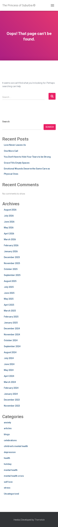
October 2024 (10, 340)
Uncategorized (11, 494)
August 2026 (10, 209)
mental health (10, 470)
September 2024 (12, 346)
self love (8, 482)
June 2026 (9, 221)
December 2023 (12, 400)
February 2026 (11, 245)
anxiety (7, 422)
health (7, 458)
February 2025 (11, 316)
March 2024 (10, 382)
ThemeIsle (39, 520)
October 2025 (10, 269)
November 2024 (12, 334)
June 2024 (9, 364)
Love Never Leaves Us (15, 145)
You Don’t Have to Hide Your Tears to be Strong (27, 157)
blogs (7, 434)
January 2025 (11, 322)
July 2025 (9, 287)
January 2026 (11, 251)
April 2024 (9, 376)
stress (7, 488)
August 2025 (10, 281)
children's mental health (16, 446)
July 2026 (9, 215)
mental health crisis (14, 476)
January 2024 (11, 394)
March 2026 (10, 239)
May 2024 (8, 370)
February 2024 (11, 388)
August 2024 (10, 352)
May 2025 (8, 299)
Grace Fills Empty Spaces (17, 163)
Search (6, 121)
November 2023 (12, 406)
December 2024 (12, 328)
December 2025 (12, 257)
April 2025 (9, 305)
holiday (7, 464)
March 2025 (10, 310)
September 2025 (12, 275)
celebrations (10, 440)
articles (8, 428)
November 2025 (12, 263)
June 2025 (9, 293)
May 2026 (8, 227)
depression (10, 452)
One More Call (11, 151)
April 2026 (9, 233)
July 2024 (9, 358)
